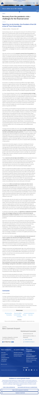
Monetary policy (8, 313)
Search (34, 3)
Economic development (29, 313)
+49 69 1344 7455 (28, 339)
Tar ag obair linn (4, 354)
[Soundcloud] (34, 370)
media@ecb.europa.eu (29, 341)
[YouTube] (31, 370)
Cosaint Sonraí (29, 354)
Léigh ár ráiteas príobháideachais (9, 387)
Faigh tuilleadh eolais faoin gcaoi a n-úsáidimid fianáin (27, 387)
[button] (37, 1)
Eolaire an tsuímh (4, 364)
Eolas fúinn (3, 352)
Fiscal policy (9, 315)
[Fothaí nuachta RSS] (37, 370)
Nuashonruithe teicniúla (18, 354)
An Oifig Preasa (7, 341)
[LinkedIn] (26, 370)
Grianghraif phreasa (5, 357)
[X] (23, 370)
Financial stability (18, 313)
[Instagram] (29, 370)
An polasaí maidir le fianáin (31, 358)
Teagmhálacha (4, 359)
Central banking (17, 315)
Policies (24, 315)
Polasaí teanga (29, 361)
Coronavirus (19, 316)
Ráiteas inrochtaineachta (31, 360)
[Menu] (37, 3)
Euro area (30, 315)
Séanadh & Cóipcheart (18, 352)
